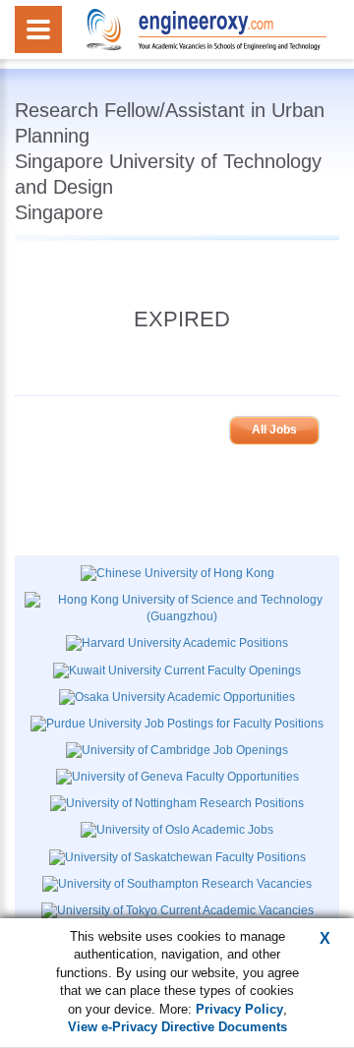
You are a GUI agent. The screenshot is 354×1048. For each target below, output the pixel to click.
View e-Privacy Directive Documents (177, 1026)
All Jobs (274, 430)
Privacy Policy (239, 1009)
